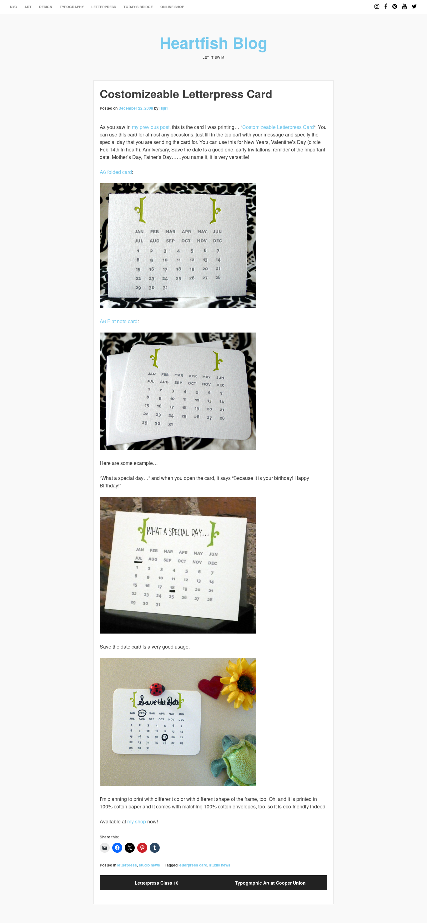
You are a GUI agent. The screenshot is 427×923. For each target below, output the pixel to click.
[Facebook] (385, 3)
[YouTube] (404, 3)
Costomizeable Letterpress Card (278, 127)
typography (72, 6)
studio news (149, 865)
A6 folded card (116, 171)
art (28, 6)
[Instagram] (377, 3)
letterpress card (192, 865)
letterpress (103, 6)
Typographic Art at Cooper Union (270, 883)
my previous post (150, 127)
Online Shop (172, 6)
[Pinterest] (394, 3)
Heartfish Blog (214, 42)
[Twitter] (414, 3)
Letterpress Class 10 (156, 883)
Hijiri (163, 108)
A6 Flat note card (119, 321)
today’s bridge (138, 6)
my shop (136, 821)
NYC (13, 6)
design (45, 6)
